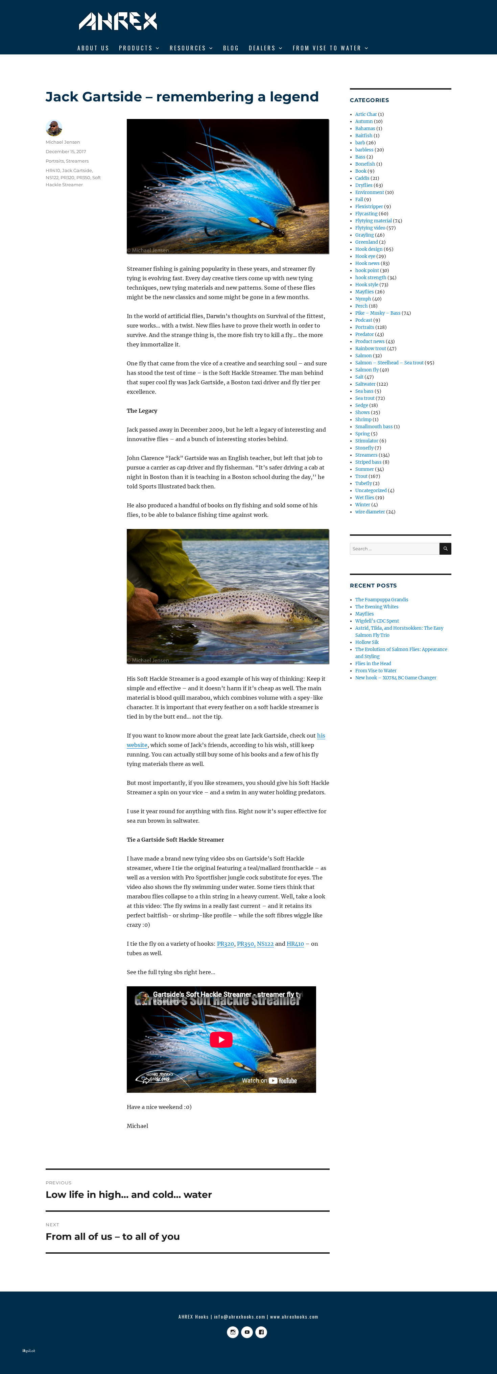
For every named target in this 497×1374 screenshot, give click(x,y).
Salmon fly (367, 370)
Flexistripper (369, 207)
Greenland (366, 242)
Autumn (364, 121)
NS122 (265, 943)
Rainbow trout (370, 349)
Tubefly (363, 483)
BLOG (231, 48)
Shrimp (363, 420)
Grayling (364, 235)
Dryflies (364, 185)
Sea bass (364, 391)
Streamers (77, 161)
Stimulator (366, 441)
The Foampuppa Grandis (381, 600)
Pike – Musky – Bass (378, 313)
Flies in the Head (373, 664)
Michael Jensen (63, 142)
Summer (364, 469)
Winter (362, 505)
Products (136, 48)
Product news (370, 341)
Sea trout (365, 398)
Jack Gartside (77, 170)
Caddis (362, 178)
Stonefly (364, 448)
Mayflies (364, 292)
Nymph (363, 299)
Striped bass (368, 462)
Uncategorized (371, 490)
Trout (361, 476)
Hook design (369, 249)
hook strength (370, 278)
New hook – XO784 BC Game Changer (395, 678)
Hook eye (365, 256)
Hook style (366, 285)
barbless (364, 150)
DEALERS (262, 48)
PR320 (225, 943)
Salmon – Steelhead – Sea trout (389, 363)
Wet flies (364, 498)
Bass (360, 157)
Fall (359, 199)
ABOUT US (93, 48)
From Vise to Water (327, 48)
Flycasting (366, 214)
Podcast (363, 320)
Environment (369, 192)
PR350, (246, 943)
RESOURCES (188, 48)
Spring (362, 434)
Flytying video (370, 228)
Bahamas (365, 128)
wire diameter (370, 512)
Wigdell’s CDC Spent (377, 621)
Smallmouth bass (374, 427)
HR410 (295, 943)
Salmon (363, 356)
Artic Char (366, 114)
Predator (364, 334)
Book (360, 171)
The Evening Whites (377, 607)
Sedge (361, 405)
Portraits (55, 161)
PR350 (83, 177)
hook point (367, 270)
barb (360, 143)
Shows (362, 412)
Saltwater (365, 384)
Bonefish (365, 164)
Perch (361, 306)
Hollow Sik (367, 642)
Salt (359, 377)
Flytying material (373, 221)
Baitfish (364, 136)
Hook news (367, 263)
